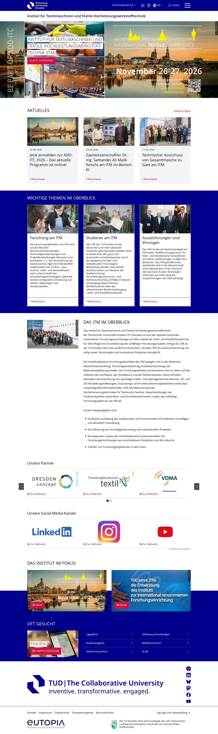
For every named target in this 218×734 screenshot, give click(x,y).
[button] (107, 501)
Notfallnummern (151, 643)
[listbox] (109, 255)
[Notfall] (143, 5)
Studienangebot (95, 643)
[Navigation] (187, 5)
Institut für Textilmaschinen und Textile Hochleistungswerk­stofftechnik (86, 16)
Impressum (45, 713)
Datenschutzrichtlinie (180, 549)
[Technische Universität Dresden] (37, 5)
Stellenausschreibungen (156, 634)
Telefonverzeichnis (97, 652)
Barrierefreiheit (105, 713)
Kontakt (31, 713)
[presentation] (21, 486)
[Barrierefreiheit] (149, 5)
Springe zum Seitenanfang (172, 713)
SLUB (145, 652)
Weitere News (183, 111)
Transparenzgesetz (82, 713)
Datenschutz (62, 713)
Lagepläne (92, 634)
